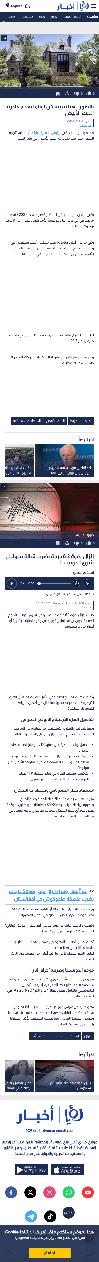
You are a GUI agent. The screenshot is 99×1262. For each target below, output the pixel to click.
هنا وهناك (85, 125)
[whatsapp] (69, 1192)
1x (23, 583)
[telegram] (31, 1216)
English (16, 6)
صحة (41, 16)
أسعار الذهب (72, 16)
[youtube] (88, 1192)
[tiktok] (50, 1216)
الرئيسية (92, 16)
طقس (10, 16)
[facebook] (11, 1192)
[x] (30, 1192)
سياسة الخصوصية (27, 1238)
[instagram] (49, 1192)
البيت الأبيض (67, 214)
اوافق (49, 1252)
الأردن (54, 16)
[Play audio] (11, 583)
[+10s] (87, 583)
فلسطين (27, 16)
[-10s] (76, 583)
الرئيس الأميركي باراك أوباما (41, 132)
